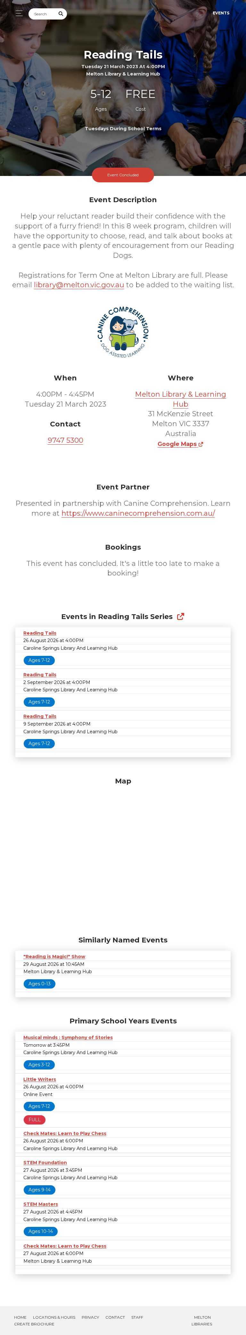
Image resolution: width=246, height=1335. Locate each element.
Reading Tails (39, 633)
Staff (137, 1317)
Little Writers (39, 1079)
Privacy (90, 1317)
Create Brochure (34, 1324)
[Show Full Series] (180, 616)
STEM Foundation (45, 1162)
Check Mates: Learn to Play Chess (64, 1133)
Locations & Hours (54, 1317)
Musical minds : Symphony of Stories (68, 1037)
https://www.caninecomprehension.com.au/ (138, 513)
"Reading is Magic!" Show (54, 956)
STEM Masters (40, 1204)
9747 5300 (65, 440)
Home (20, 1317)
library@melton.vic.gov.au (79, 285)
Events (221, 13)
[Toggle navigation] (17, 13)
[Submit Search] (61, 14)
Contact (115, 1317)
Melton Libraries (202, 1320)
